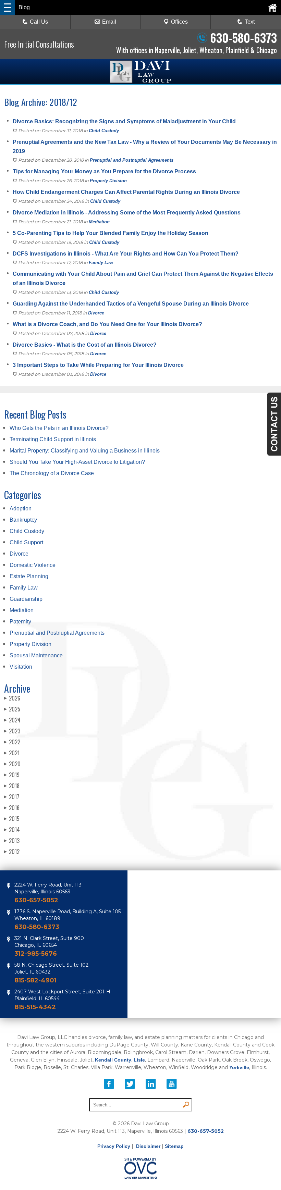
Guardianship (26, 599)
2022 (12, 742)
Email (109, 22)
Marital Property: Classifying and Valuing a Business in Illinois (85, 451)
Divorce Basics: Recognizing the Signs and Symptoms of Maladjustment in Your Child (124, 121)
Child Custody (104, 130)
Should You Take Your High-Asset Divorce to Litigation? (77, 462)
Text (250, 22)
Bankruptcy (23, 520)
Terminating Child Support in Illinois (53, 439)
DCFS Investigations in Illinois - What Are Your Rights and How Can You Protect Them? (126, 254)
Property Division (108, 180)
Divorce (96, 312)
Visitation (21, 667)
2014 (12, 829)
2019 (12, 775)
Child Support (26, 542)
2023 (12, 731)
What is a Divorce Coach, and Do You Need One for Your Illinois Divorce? (107, 324)
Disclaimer (148, 1146)
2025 (12, 709)
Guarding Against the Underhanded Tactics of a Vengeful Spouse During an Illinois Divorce (131, 304)
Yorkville (239, 1067)
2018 (12, 786)
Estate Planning (29, 576)
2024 (12, 720)
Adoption (21, 508)
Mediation (99, 221)
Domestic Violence (33, 565)
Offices (179, 22)
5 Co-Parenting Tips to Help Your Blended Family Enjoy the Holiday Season (110, 233)
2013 (12, 840)
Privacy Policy (113, 1146)
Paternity (20, 621)
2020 (12, 764)
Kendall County (113, 1060)
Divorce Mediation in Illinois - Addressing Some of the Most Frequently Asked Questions (127, 212)
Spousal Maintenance (36, 655)
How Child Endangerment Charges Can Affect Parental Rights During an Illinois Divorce (126, 192)
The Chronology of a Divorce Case (52, 473)
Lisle (139, 1060)
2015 (12, 818)
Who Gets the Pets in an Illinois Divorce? (59, 428)
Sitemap (174, 1146)
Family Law (101, 262)
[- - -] (7, 7)
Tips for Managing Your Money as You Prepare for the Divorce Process (104, 171)
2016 (12, 807)
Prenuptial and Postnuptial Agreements (131, 160)
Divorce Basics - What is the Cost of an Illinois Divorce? (85, 345)
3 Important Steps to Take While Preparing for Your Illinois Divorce (98, 365)
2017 (11, 797)
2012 (12, 851)
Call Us (39, 22)
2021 (12, 753)
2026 (12, 698)
